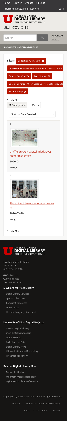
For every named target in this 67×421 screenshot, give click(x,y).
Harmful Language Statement (22, 8)
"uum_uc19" (30, 60)
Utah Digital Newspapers (18, 332)
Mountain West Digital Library (21, 376)
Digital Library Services (17, 293)
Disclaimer (41, 410)
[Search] (42, 37)
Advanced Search (57, 37)
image (16, 91)
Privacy (16, 403)
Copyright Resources (16, 302)
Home (6, 2)
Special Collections (15, 298)
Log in (61, 8)
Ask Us (29, 2)
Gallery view (18, 105)
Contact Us (11, 275)
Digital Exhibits (13, 337)
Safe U (27, 410)
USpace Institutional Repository (22, 351)
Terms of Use (12, 307)
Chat (42, 2)
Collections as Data (15, 342)
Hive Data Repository (17, 355)
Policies (57, 410)
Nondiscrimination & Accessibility (43, 403)
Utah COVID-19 (16, 27)
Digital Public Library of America (22, 381)
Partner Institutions (16, 372)
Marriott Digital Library (17, 328)
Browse (18, 2)
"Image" (41, 76)
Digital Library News (16, 346)
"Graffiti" (18, 76)
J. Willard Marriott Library (16, 262)
